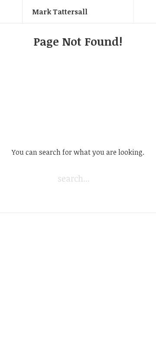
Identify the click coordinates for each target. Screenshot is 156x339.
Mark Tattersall (60, 12)
